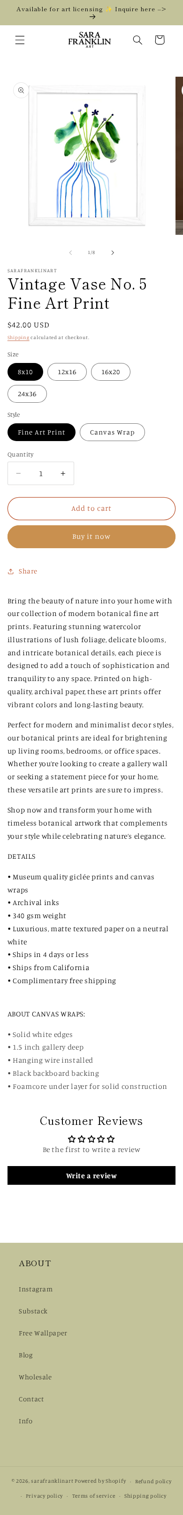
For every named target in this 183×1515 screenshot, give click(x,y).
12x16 (67, 372)
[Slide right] (112, 252)
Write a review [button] (91, 1175)
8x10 (25, 372)
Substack (33, 1311)
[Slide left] (70, 252)
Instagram (36, 1289)
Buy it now (91, 536)
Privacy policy (44, 1496)
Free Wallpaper (43, 1333)
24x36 (27, 394)
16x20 (110, 372)
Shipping (19, 337)
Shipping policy (145, 1496)
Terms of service (93, 1496)
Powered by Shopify (100, 1481)
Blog (26, 1355)
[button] (19, 40)
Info (26, 1421)
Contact (31, 1399)
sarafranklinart (52, 1481)
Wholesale (35, 1377)
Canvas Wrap (112, 432)
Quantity (20, 454)
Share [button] (28, 571)
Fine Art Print (42, 432)
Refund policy (153, 1481)
